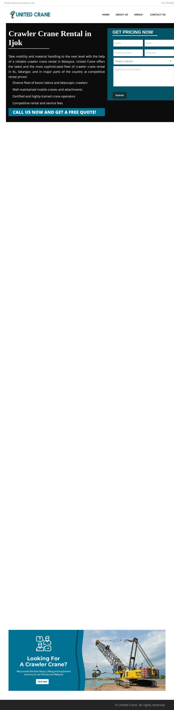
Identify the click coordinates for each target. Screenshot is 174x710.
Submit (120, 95)
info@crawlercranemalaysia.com (19, 3)
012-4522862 (167, 3)
